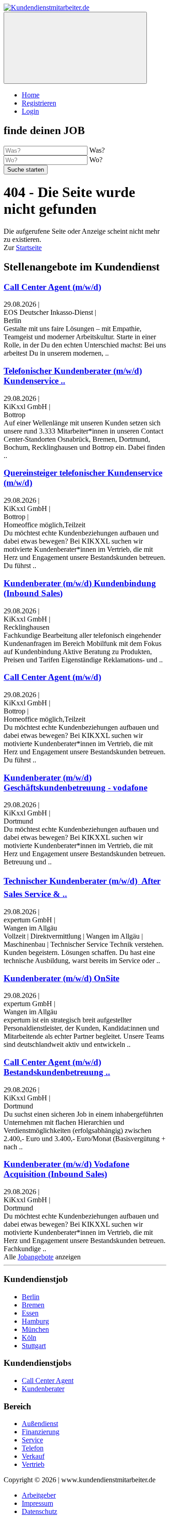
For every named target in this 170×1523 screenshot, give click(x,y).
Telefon (33, 1448)
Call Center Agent (47, 1380)
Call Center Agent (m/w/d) (52, 287)
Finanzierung (40, 1432)
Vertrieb (33, 1464)
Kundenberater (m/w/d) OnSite (61, 978)
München (35, 1329)
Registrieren (39, 103)
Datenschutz (39, 1511)
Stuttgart (34, 1345)
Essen (30, 1313)
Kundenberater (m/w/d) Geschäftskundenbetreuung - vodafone (75, 782)
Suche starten (25, 169)
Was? (97, 150)
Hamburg (35, 1321)
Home (30, 95)
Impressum (37, 1503)
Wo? (95, 160)
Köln (29, 1337)
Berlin (30, 1297)
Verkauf (33, 1456)
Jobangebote (35, 1257)
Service (32, 1440)
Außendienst (40, 1423)
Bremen (33, 1305)
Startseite (29, 247)
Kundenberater (43, 1389)
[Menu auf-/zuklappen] (75, 48)
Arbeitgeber (39, 1495)
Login (30, 111)
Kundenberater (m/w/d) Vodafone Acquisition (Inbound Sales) (66, 1169)
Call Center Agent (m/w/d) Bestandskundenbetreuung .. (57, 1067)
